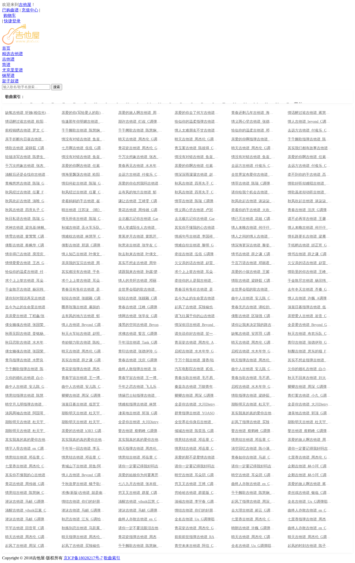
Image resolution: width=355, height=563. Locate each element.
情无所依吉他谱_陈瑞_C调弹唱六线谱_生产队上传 (84, 219)
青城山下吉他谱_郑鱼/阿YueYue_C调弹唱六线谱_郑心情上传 (84, 466)
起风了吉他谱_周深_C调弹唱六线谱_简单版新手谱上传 (27, 546)
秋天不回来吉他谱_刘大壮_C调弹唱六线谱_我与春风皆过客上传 (310, 378)
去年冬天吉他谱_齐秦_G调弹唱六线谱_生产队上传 (310, 289)
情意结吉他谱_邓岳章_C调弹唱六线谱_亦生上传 (84, 457)
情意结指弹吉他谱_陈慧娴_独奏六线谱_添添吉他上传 (27, 395)
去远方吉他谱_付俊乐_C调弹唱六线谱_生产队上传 (310, 166)
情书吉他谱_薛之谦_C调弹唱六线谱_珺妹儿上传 (310, 254)
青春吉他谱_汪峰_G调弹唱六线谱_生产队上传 (140, 307)
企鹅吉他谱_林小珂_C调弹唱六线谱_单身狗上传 (310, 466)
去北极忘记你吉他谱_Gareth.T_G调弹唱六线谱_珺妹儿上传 (197, 219)
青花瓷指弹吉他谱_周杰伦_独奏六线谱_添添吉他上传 (84, 369)
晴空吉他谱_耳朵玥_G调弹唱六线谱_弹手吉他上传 (197, 475)
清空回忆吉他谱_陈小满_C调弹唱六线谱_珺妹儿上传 (253, 448)
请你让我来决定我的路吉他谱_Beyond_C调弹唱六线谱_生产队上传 (253, 325)
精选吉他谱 (12, 53)
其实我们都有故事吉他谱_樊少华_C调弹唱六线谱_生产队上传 (310, 148)
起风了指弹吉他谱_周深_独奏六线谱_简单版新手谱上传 (253, 501)
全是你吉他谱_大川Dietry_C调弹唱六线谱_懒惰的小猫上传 (140, 422)
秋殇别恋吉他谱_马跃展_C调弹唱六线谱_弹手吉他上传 (84, 528)
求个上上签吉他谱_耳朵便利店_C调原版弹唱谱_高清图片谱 (27, 281)
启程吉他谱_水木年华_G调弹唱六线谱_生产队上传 (197, 351)
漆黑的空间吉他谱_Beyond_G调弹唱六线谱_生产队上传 (140, 325)
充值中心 (30, 10)
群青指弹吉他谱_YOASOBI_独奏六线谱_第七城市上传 (197, 413)
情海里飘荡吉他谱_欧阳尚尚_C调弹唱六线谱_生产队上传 (84, 174)
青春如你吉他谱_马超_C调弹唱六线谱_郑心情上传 (253, 457)
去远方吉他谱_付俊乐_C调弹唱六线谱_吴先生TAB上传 (253, 166)
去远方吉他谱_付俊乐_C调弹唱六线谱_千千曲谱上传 (310, 130)
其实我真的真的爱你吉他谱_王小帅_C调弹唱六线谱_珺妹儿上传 (84, 440)
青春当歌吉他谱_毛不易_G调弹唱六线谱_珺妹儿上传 (253, 378)
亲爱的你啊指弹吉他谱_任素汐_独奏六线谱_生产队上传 (253, 139)
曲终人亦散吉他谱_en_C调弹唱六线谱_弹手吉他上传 (310, 510)
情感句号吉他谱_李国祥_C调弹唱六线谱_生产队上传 (197, 236)
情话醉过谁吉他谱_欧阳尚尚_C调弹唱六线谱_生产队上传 (27, 121)
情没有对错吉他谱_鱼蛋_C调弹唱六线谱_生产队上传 (84, 157)
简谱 (6, 64)
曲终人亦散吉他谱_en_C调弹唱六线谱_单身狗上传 (253, 484)
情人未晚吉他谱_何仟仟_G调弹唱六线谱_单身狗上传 (310, 228)
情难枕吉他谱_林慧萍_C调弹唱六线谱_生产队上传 (84, 236)
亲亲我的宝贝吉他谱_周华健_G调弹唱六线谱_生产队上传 (84, 263)
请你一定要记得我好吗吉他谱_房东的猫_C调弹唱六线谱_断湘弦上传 (253, 466)
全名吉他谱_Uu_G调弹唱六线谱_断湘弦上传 (253, 546)
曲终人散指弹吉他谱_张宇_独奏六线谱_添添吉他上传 (140, 369)
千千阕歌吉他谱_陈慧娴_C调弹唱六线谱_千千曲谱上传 (140, 130)
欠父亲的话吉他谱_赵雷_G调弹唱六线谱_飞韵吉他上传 (197, 263)
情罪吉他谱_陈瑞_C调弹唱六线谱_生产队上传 (197, 201)
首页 (6, 48)
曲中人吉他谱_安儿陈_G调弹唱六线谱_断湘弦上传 (27, 387)
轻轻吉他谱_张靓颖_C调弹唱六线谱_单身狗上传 (84, 298)
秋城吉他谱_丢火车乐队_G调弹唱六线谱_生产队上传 (84, 228)
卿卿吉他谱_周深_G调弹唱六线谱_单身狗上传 (310, 387)
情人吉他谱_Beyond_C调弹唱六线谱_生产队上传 (84, 325)
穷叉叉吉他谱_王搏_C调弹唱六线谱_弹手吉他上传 (197, 484)
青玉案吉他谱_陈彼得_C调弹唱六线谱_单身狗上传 (197, 148)
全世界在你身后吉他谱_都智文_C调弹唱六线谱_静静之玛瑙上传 (197, 422)
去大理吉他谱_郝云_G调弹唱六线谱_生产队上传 (253, 510)
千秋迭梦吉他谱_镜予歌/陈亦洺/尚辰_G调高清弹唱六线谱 (84, 484)
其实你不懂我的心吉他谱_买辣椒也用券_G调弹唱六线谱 (197, 228)
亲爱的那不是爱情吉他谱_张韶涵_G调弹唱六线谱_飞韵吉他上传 (197, 457)
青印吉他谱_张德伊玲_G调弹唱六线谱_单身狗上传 (310, 342)
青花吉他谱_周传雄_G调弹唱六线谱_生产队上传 (140, 210)
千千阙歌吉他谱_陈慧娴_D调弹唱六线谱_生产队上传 (253, 493)
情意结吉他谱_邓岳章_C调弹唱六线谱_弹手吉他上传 (197, 440)
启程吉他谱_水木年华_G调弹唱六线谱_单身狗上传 (253, 351)
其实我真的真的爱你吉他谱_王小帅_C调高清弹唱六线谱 (27, 440)
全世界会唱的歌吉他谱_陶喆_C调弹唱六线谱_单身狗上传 (140, 289)
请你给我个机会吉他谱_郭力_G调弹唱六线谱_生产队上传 (253, 192)
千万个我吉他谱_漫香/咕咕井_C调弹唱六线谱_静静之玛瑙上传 (197, 360)
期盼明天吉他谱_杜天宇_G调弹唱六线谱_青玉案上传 (253, 404)
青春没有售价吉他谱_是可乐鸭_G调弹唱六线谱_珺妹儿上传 (197, 289)
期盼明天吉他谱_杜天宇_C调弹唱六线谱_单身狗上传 (84, 413)
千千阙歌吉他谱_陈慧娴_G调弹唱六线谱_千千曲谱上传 (84, 130)
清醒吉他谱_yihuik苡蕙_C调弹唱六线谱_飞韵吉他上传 (27, 510)
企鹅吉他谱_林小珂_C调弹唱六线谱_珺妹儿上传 (310, 475)
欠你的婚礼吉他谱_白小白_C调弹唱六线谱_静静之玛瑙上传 (27, 378)
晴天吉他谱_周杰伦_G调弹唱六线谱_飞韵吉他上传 (310, 537)
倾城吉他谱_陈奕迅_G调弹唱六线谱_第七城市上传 (197, 431)
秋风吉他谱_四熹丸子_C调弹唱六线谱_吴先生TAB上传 (197, 183)
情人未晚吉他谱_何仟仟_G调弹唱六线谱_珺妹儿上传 (253, 228)
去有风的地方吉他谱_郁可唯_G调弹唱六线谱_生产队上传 (140, 192)
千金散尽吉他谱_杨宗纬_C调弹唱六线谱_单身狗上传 (310, 281)
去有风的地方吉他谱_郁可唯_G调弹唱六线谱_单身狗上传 (84, 316)
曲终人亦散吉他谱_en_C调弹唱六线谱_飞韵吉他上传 (140, 519)
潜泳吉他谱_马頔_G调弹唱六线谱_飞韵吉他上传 (140, 510)
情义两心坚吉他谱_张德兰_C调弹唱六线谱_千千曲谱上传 (253, 121)
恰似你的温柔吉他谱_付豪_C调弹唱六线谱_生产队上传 (27, 272)
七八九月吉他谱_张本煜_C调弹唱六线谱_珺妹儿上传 (140, 484)
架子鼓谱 (10, 81)
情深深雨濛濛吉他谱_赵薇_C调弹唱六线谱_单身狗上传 (197, 174)
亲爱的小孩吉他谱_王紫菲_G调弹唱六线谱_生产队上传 (253, 272)
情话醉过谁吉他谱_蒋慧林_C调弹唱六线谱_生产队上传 (310, 113)
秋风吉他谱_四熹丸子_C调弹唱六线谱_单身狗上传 (27, 210)
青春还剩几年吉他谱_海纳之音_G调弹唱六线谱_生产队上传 (253, 113)
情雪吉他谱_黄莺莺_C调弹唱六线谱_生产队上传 (27, 236)
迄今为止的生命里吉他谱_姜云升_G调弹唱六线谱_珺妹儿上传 (27, 307)
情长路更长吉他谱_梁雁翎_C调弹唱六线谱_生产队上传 (310, 236)
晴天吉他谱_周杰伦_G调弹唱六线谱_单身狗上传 (197, 139)
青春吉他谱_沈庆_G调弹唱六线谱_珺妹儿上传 (140, 360)
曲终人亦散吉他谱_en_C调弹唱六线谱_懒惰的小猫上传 (310, 528)
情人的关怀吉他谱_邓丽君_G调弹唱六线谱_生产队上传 (140, 281)
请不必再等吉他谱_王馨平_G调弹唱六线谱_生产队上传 (310, 219)
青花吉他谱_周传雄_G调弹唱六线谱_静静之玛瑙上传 (27, 484)
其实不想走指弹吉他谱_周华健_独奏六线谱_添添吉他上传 (310, 360)
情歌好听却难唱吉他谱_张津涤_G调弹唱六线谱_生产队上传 (310, 183)
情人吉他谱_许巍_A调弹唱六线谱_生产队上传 (310, 298)
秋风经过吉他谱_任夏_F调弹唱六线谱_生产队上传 (27, 192)
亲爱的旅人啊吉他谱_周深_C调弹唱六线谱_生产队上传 (140, 113)
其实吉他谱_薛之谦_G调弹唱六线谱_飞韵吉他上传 (84, 360)
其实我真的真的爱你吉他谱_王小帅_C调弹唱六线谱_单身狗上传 (253, 413)
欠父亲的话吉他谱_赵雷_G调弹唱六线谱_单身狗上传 (310, 263)
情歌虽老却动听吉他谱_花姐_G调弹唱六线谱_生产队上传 (310, 192)
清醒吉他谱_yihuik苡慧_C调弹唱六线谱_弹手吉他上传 (140, 501)
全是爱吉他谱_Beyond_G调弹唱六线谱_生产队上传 (310, 325)
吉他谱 (8, 59)
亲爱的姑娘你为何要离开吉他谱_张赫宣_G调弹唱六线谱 (140, 475)
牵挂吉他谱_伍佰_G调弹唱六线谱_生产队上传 (197, 254)
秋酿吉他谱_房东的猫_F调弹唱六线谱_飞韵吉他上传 (310, 351)
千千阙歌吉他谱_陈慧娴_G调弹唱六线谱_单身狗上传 (140, 546)
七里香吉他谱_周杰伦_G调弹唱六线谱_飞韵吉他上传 (310, 457)
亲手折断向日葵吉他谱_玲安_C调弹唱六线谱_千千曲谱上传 (27, 139)
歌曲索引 (112, 558)
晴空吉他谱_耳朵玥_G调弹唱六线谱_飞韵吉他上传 (253, 475)
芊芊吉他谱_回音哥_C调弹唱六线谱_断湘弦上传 (27, 528)
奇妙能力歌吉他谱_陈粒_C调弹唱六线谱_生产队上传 (84, 342)
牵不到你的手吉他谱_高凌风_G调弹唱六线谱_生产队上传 (310, 174)
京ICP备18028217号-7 (83, 558)
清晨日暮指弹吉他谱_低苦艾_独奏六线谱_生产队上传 (310, 307)
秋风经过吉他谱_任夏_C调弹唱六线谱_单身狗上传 (84, 192)
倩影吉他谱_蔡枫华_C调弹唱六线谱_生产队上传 (27, 245)
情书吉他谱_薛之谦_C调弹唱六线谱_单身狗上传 (253, 254)
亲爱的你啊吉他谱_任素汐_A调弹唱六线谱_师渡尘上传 (310, 157)
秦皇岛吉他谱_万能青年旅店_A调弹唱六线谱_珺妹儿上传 (197, 387)
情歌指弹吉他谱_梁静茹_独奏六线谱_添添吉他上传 (253, 395)
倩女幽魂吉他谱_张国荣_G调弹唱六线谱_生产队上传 (27, 325)
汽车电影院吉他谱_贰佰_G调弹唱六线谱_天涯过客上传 (197, 369)
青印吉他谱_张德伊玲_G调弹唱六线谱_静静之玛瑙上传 (140, 351)
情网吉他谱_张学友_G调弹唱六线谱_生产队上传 (140, 316)
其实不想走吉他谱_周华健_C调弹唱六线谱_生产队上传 (140, 263)
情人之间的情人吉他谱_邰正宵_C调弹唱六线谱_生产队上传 (253, 236)
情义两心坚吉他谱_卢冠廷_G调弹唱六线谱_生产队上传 (197, 210)
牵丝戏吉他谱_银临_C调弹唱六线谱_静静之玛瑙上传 (310, 493)
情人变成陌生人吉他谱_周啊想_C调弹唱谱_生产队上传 (140, 228)
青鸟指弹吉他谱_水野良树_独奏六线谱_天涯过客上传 (27, 360)
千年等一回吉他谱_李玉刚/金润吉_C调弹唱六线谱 (84, 448)
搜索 (56, 87)
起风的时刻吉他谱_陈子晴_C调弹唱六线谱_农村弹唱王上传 (310, 546)
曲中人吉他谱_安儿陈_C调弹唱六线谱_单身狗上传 (253, 369)
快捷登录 (12, 21)
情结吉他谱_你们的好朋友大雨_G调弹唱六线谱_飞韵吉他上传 (197, 510)
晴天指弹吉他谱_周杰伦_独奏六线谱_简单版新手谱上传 (84, 537)
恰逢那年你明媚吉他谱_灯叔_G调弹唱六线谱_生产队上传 (84, 121)
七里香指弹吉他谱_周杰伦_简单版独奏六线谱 (310, 519)
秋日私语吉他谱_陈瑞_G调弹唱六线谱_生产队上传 (27, 219)
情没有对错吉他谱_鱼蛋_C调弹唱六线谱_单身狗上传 (197, 157)
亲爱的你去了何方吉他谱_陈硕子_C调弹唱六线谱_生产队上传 (197, 113)
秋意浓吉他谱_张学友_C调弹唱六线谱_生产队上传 (140, 245)
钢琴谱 (8, 75)
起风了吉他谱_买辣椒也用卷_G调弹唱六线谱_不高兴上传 (84, 546)
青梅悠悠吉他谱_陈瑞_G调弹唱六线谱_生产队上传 (27, 183)
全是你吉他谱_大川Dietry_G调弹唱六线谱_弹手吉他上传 (197, 404)
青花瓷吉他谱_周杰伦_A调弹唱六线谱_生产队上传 (197, 342)
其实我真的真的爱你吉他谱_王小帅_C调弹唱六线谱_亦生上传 (140, 440)
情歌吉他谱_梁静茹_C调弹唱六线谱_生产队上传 (27, 148)
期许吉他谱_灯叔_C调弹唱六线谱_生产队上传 (140, 121)
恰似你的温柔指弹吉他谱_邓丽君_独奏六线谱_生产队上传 (197, 121)
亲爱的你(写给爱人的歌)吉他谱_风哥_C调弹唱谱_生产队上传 (84, 113)
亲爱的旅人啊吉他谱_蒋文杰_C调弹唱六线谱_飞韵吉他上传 (310, 484)
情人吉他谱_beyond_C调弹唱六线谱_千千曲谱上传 (310, 121)
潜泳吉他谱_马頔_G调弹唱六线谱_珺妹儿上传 (27, 519)
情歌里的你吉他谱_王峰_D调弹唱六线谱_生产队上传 (310, 272)
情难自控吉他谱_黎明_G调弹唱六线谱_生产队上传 (197, 245)
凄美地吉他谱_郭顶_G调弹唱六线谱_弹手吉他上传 (140, 413)
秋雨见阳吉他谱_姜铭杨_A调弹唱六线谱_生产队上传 (27, 334)
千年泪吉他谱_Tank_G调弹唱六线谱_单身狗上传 (140, 342)
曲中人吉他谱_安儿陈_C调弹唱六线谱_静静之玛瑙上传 (84, 387)
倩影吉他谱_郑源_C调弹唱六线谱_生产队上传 (84, 245)
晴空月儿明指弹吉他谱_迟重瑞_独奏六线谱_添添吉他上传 (27, 404)
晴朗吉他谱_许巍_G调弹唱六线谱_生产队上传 (253, 528)
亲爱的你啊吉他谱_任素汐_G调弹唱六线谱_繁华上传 (84, 166)
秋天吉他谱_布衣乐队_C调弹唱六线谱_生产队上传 (310, 334)
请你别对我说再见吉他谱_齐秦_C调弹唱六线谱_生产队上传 (27, 298)
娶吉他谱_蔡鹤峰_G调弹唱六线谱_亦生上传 (310, 431)
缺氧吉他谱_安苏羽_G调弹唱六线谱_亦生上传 (253, 334)
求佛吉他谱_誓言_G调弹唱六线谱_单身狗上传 (140, 334)
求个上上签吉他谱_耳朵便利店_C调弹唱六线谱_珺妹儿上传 (84, 281)
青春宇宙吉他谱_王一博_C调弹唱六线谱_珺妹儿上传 (140, 378)
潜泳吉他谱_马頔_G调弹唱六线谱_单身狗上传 (27, 501)
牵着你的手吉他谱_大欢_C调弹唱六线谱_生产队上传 (253, 210)
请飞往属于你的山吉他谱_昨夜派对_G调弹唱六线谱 (197, 316)
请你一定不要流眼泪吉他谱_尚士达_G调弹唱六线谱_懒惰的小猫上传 (140, 528)
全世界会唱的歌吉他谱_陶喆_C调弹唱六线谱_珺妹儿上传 (253, 289)
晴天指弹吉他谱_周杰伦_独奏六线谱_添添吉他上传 (253, 360)
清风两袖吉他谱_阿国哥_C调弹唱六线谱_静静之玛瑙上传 (27, 413)
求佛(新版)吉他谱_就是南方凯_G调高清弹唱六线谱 (84, 493)
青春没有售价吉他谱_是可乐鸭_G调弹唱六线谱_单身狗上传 (84, 289)
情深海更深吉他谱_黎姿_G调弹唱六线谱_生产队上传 (253, 245)
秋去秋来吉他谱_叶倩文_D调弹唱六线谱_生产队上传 (140, 254)
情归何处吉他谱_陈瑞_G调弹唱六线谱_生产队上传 (84, 183)
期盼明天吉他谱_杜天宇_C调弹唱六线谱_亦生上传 (310, 422)
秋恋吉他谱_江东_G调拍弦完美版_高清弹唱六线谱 (84, 519)
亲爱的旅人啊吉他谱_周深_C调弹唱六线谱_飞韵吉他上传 (310, 440)
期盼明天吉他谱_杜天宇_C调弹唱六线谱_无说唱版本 (27, 422)
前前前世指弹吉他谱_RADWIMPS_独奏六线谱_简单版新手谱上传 (197, 537)
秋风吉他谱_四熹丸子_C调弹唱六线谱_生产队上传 (197, 192)
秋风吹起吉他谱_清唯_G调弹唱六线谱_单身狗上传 (27, 201)
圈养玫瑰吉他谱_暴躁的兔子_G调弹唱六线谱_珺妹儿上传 (84, 307)
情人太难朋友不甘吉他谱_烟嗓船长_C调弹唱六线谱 (197, 130)
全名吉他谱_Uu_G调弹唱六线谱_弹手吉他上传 (310, 501)
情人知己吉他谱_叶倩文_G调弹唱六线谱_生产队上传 (84, 254)
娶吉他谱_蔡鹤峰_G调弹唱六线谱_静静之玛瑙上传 (253, 431)
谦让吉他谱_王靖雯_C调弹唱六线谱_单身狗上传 (140, 201)
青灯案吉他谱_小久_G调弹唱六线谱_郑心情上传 (310, 395)
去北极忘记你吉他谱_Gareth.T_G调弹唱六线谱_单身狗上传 (140, 219)
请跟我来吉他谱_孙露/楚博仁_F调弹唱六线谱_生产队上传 (140, 272)
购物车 (9, 15)
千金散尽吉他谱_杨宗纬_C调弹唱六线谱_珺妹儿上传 (27, 289)
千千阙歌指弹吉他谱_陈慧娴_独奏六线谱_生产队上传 (310, 139)
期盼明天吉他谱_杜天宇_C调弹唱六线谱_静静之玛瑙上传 (84, 422)
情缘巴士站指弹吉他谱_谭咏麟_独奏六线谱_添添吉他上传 (140, 395)
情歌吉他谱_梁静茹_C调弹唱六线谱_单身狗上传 (253, 281)
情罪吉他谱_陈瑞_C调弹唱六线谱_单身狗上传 (253, 183)
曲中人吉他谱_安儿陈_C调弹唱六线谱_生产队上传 (253, 298)
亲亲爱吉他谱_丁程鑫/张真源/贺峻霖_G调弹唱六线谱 (27, 316)
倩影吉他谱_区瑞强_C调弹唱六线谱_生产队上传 (253, 316)
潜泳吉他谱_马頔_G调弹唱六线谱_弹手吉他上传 (84, 510)
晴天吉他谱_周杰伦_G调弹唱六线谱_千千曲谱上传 (140, 139)
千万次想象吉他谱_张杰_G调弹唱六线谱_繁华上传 (140, 157)
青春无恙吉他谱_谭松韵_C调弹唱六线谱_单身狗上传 (253, 307)
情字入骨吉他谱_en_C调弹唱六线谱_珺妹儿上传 (27, 448)
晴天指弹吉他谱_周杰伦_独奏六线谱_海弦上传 (140, 448)
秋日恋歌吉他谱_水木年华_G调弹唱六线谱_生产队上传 (27, 342)
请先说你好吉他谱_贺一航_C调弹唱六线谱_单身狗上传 (197, 334)
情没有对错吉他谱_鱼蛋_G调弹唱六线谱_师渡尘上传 (253, 157)
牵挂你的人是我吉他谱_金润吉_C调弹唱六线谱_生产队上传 (197, 281)
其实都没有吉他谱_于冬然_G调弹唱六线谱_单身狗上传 (84, 272)
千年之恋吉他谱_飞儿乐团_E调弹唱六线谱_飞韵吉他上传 (140, 387)
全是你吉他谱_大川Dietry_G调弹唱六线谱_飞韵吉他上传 (310, 404)
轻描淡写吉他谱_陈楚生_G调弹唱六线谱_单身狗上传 (27, 157)
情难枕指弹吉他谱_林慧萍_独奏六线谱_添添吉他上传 (140, 404)
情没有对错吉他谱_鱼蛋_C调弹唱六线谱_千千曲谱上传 (84, 139)
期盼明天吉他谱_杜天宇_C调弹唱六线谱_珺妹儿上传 (27, 431)
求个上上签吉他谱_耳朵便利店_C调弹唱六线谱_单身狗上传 (197, 272)
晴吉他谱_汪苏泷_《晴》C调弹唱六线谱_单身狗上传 (84, 210)
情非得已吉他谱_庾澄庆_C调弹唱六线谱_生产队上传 (27, 254)
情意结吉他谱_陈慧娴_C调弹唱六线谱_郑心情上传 (27, 493)
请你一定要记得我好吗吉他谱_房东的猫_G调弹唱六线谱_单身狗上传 (310, 448)
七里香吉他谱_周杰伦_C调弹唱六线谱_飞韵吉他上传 (27, 466)
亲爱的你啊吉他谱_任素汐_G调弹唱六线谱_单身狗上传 (197, 166)
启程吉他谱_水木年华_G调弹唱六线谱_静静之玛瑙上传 (253, 387)
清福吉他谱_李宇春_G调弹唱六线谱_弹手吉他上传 (197, 501)
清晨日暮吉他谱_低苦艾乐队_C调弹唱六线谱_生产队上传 (84, 404)
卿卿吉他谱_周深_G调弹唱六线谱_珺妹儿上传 (197, 395)
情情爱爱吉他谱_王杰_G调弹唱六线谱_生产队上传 (27, 263)
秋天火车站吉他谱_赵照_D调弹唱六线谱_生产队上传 (84, 334)
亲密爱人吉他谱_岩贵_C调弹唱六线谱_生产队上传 (310, 316)
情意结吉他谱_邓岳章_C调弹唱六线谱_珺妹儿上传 (27, 457)
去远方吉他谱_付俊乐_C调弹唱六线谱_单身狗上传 (140, 174)
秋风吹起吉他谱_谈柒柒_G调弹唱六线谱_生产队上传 (253, 201)
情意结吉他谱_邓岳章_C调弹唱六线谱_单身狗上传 (197, 448)
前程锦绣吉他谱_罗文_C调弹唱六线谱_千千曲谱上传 (27, 130)
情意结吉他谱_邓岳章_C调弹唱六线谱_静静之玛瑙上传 (140, 457)
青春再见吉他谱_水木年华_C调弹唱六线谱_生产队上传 (140, 166)
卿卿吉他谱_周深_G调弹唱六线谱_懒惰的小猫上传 (84, 395)
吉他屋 (25, 4)
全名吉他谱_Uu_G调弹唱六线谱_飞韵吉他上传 (197, 519)
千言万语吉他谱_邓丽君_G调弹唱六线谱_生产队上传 (253, 263)
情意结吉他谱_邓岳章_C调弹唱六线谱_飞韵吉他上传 (253, 440)
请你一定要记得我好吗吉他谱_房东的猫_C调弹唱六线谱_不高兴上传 (197, 466)
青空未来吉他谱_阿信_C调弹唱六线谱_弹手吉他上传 (197, 546)
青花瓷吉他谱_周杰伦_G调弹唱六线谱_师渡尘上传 (140, 148)
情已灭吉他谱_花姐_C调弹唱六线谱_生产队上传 (253, 219)
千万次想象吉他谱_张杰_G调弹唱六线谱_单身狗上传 (27, 166)
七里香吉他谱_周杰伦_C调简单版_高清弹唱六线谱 (253, 519)
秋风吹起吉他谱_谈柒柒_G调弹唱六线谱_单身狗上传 (310, 201)
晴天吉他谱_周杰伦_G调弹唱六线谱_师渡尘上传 (253, 148)
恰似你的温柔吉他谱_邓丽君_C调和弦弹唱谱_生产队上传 (253, 130)
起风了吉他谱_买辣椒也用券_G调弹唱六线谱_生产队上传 (197, 307)
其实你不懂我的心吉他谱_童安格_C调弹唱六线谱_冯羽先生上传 (27, 475)
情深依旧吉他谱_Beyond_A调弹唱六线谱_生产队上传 (197, 325)
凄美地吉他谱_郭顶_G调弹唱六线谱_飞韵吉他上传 (310, 413)
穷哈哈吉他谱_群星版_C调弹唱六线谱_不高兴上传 (197, 493)
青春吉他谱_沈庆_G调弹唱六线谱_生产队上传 (310, 210)
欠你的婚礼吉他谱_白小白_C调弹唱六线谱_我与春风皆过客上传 (310, 369)
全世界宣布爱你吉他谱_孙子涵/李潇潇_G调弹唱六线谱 (253, 174)
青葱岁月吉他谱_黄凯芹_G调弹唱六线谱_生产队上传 (140, 236)
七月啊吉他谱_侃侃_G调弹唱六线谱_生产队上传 (84, 148)
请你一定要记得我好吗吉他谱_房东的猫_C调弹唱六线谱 (140, 466)
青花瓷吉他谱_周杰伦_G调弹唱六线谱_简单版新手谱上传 (197, 528)
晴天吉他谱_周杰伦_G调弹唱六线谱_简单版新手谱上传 (84, 351)
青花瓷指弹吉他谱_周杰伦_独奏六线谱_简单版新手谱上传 (140, 537)
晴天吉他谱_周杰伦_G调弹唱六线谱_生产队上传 (253, 342)
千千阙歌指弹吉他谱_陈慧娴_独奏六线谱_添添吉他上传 (27, 369)
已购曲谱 (10, 10)
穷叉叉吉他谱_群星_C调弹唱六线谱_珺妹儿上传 (140, 493)
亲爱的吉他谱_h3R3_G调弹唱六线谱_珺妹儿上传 (84, 431)
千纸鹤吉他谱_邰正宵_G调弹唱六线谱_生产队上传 (310, 245)
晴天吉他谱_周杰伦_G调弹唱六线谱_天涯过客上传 (27, 537)
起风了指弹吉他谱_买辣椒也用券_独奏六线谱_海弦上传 (253, 422)
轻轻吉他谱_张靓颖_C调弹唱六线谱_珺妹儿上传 (140, 298)
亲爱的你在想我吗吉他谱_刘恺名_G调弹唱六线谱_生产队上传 (140, 183)
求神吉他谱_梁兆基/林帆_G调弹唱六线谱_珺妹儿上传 (27, 228)
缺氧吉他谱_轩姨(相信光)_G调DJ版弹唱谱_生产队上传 (27, 113)
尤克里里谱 (12, 70)
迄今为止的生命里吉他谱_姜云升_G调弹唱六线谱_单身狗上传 (197, 298)
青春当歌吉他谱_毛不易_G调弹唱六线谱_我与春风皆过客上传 (197, 378)
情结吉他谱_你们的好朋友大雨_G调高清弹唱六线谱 (84, 501)
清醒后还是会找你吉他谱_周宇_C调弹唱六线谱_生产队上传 (27, 174)
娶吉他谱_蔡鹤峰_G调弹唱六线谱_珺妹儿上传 (140, 431)
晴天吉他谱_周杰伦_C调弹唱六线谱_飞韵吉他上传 (253, 537)
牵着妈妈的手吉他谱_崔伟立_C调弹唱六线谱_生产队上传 (84, 201)
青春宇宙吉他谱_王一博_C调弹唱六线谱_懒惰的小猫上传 (84, 378)
